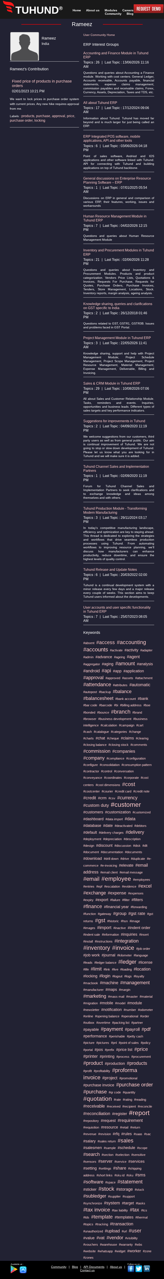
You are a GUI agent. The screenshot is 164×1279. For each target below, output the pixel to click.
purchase (43, 116)
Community (58, 1267)
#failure (115, 900)
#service (120, 1161)
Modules (111, 10)
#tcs (144, 1210)
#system (112, 1203)
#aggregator (91, 664)
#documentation (112, 852)
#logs (128, 976)
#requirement (130, 1120)
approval (58, 116)
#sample (110, 1148)
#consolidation (110, 765)
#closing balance (95, 744)
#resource (109, 1127)
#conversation (124, 771)
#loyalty (139, 976)
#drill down (111, 858)
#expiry (88, 900)
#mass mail (116, 996)
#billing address (131, 705)
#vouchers (90, 1244)
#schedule (126, 1148)
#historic (113, 921)
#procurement (141, 1056)
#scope (142, 1148)
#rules (126, 1134)
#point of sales (129, 1042)
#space (110, 1182)
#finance (92, 906)
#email (91, 879)
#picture (88, 1042)
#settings (105, 1168)
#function (89, 914)
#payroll (132, 1029)
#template (102, 1217)
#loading (126, 969)
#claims (127, 738)
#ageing (119, 657)
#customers (93, 812)
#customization (118, 812)
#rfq (116, 1134)
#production (115, 1063)
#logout (117, 976)
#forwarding (139, 907)
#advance (103, 657)
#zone (147, 1251)
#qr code (115, 1092)
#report (139, 1112)
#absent (88, 643)
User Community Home (99, 35)
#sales (125, 1140)
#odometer (145, 1010)
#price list (124, 1049)
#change (135, 731)
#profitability (102, 1071)
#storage (124, 1189)
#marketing (94, 996)
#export (101, 900)
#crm (102, 798)
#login (104, 976)
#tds (86, 1217)
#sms (140, 1175)
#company (94, 758)
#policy (146, 1042)
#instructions (104, 941)
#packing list (120, 1022)
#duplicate (138, 858)
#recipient (129, 1106)
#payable (91, 1029)
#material (146, 996)
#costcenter (91, 791)
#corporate (131, 777)
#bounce (103, 712)
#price (141, 1049)
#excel (145, 886)
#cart (139, 725)
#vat (101, 1237)
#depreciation (112, 839)
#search (91, 1154)
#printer (90, 1056)
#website (89, 1251)
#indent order (139, 928)
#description (132, 839)
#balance (122, 691)
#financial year (116, 907)
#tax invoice (96, 1210)
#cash (87, 731)
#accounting (131, 642)
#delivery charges (111, 832)
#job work (91, 955)
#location (142, 969)
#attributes (120, 685)
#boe (147, 705)
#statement (130, 1182)
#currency (127, 797)
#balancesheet (98, 698)
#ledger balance (105, 962)
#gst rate (136, 913)
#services (136, 1161)
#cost (128, 784)
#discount (104, 845)
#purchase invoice (98, 1085)
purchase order (21, 120)
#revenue (89, 1134)
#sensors (89, 1161)
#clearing (142, 738)
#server (105, 1161)
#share (119, 1168)
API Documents (93, 1267)
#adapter (146, 650)
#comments (138, 744)
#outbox (88, 1022)
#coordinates (113, 777)
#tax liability (120, 1210)
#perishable (117, 1036)
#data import (114, 819)
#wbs (138, 1244)
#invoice (123, 947)
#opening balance (107, 1016)
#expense (117, 893)
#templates (124, 1217)
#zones (88, 1257)
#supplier (114, 1196)
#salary (89, 1141)
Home (77, 10)
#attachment (143, 678)
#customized (142, 812)
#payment (112, 1029)
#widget (120, 1251)
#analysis (145, 664)
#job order (143, 948)
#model (120, 1003)
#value (89, 1238)
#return (135, 1127)
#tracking (101, 1224)
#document (91, 852)
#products (137, 1063)
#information (110, 934)
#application (133, 671)
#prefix (109, 1050)
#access (105, 642)
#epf (99, 886)
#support (129, 1196)
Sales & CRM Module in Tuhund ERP (111, 383)
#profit (87, 1071)
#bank (143, 698)
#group (119, 913)
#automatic (139, 684)
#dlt (144, 845)
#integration (126, 941)
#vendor (115, 1237)
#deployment (92, 839)
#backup (105, 692)
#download (92, 858)
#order (144, 1016)
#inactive (119, 928)
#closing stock (118, 744)
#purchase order (134, 1084)
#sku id (119, 1175)
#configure (90, 765)
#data (130, 818)
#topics (88, 1224)
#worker (134, 1251)
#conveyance (92, 777)
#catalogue (101, 731)
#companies (123, 751)
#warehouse (108, 1244)
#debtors (140, 826)
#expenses (136, 893)
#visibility (131, 1238)
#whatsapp (105, 1251)
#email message (131, 872)
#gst (100, 920)
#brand (137, 712)
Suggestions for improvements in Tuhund (114, 421)
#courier (107, 791)
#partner (137, 1022)
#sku (129, 1175)
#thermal (141, 1217)
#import (104, 927)
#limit (96, 969)
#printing (107, 1056)
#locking (90, 976)
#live (115, 969)
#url (124, 1231)
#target (128, 1203)
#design (88, 845)
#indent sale (91, 934)
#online (88, 1016)
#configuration (136, 758)
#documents (133, 852)
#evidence (129, 886)
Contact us (87, 1270)
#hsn (124, 921)
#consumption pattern (137, 765)
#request (108, 1120)
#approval (93, 677)
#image (135, 921)
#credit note (141, 791)
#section (107, 1155)
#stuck (139, 1189)
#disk (137, 845)
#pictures (102, 1042)
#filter (126, 900)
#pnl (114, 1042)
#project (109, 1077)
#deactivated (123, 826)
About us (116, 1267)
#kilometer (124, 955)
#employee (116, 878)
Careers (127, 10)
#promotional (128, 1078)
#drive (124, 858)
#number (130, 1010)
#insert (144, 934)
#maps (111, 989)
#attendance (97, 684)
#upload (112, 1231)
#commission (96, 751)
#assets (127, 678)
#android (91, 670)
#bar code (90, 705)
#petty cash (135, 1036)
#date (108, 825)
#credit (89, 797)
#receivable (94, 1106)
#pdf (146, 1029)
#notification (111, 1010)
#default (90, 832)
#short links (105, 1175)
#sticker (90, 1189)
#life (86, 969)
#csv (111, 798)
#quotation (97, 1098)
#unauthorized (93, 1231)
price (70, 116)
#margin (124, 989)
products (27, 116)
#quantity (129, 1092)
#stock (106, 1189)
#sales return (107, 1141)
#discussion (122, 845)
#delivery (135, 832)
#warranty (126, 1244)
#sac (147, 1134)
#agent (133, 656)
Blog (75, 1267)
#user (135, 1230)
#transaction (121, 1223)
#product (93, 1063)
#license (145, 962)
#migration (90, 1003)
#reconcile (145, 1106)
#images (89, 928)
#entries (88, 886)
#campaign (126, 725)
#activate (116, 650)
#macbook (90, 983)
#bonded (89, 712)
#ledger (127, 962)
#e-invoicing (108, 865)
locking (39, 120)
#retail (124, 1127)
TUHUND (39, 10)
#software (93, 1182)
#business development (114, 719)
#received (113, 1106)
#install (88, 941)
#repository (91, 1121)
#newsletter (91, 1010)
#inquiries (129, 934)
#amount (125, 663)
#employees (141, 879)
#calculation (109, 725)
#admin (88, 657)
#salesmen (92, 1148)
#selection (122, 1155)
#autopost (90, 692)
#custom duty (96, 805)
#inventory (96, 948)
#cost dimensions (108, 785)
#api (106, 670)
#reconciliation (96, 1113)
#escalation (112, 886)
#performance (95, 1036)
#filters (137, 900)
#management (135, 982)
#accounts (95, 649)
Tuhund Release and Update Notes (110, 569)
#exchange (94, 892)
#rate (117, 1099)
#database (92, 825)
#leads (87, 962)
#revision (104, 1134)
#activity (131, 650)
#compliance (115, 758)
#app (117, 671)
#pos (99, 1049)
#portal (88, 1050)
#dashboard (93, 819)
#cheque (113, 738)
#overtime (103, 1022)
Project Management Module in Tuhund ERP (117, 338)
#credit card (123, 791)
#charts (88, 738)
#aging (107, 664)
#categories (119, 731)
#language (141, 955)
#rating (127, 1099)
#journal (108, 955)
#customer (126, 804)
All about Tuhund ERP (100, 103)
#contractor (91, 771)
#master (132, 996)
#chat (100, 738)
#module (134, 1003)
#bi (116, 705)
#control (106, 771)
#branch (120, 712)
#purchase (95, 1092)
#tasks (140, 1203)
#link (107, 969)
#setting (90, 1168)
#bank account (125, 699)
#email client (109, 872)
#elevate (126, 865)
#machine (109, 982)
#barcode (105, 705)
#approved (112, 678)
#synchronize (92, 1203)
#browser (89, 719)
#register (119, 1114)
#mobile (106, 1003)
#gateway (104, 914)
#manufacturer (93, 989)
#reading (140, 1099)
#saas (138, 1134)
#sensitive (138, 1155)
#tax (134, 1210)
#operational (129, 1016)
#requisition (91, 1127)
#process (122, 1056)
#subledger (94, 1196)
